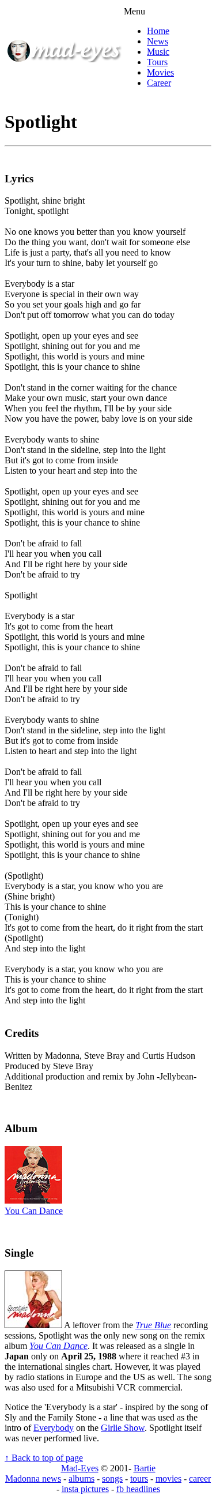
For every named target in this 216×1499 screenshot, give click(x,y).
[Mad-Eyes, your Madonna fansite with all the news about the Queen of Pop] (64, 59)
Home (158, 31)
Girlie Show (123, 1428)
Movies (160, 72)
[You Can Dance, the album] (33, 1200)
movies (168, 1478)
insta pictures (85, 1489)
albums (81, 1478)
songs (112, 1478)
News (157, 41)
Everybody (53, 1428)
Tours (157, 62)
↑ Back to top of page (44, 1458)
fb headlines (138, 1489)
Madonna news (33, 1478)
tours (139, 1478)
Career (159, 83)
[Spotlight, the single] (33, 1325)
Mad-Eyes (79, 1468)
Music (158, 52)
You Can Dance (34, 1211)
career (200, 1478)
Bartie (145, 1468)
